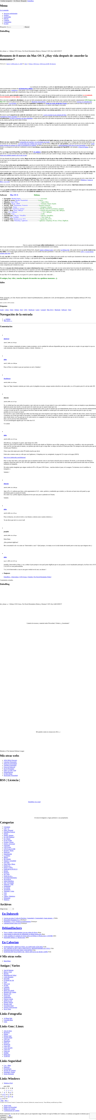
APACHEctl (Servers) (10, 760)
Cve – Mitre (7, 1065)
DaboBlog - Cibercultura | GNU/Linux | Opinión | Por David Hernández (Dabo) (27, 577)
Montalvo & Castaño (10, 992)
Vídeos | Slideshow (9, 896)
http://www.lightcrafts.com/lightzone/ (15, 457)
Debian (31, 64)
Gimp (5, 1022)
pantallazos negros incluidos (8, 116)
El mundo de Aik (9, 980)
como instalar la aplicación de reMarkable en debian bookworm (22, 934)
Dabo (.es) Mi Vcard (10, 770)
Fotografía (7, 845)
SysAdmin (7, 888)
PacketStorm (7, 1069)
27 (1, 1098)
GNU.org (6, 1039)
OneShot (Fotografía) (10, 765)
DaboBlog (30, 1)
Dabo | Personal (8, 830)
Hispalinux (7, 1041)
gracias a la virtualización (84, 102)
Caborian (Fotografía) (10, 762)
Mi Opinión (53, 64)
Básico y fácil (8, 972)
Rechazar (3, 1117)
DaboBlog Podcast (9, 832)
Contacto (6, 20)
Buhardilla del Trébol (10, 975)
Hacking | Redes (9, 850)
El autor (6, 23)
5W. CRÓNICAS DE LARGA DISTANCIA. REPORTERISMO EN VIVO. (27, 948)
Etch (21, 310)
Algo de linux (8, 1031)
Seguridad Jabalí (9, 1006)
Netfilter (6, 1053)
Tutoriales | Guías (9, 891)
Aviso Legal (7, 1105)
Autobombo (7, 17)
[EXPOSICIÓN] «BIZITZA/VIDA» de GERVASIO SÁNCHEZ (23, 947)
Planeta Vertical (8, 1002)
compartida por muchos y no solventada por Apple (35, 142)
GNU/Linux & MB (44, 64)
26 (12, 1096)
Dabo (11, 310)
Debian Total (7, 1036)
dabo (26, 64)
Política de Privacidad (10, 1107)
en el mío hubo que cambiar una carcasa (30, 143)
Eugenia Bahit (8, 1037)
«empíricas (14, 90)
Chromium (7, 827)
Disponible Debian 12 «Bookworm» (14, 937)
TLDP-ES (7, 1056)
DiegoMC (7, 978)
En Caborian (10, 942)
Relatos (6, 871)
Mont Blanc (7, 961)
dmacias (6, 483)
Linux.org (7, 1051)
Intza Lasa (7, 984)
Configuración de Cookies (11, 1110)
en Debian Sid (65, 250)
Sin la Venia (7, 1009)
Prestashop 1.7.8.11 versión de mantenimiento (17, 921)
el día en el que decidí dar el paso (56, 103)
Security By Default (10, 1070)
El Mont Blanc (8, 774)
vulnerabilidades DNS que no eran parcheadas (72, 145)
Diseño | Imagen (8, 835)
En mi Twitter (8, 840)
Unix (5, 893)
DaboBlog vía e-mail (34, 802)
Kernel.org (7, 1044)
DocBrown (7, 378)
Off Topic (7, 862)
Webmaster (7, 898)
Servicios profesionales (10, 13)
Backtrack (7, 1032)
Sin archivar (7, 879)
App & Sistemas (8, 970)
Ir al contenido (4, 10)
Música (6, 857)
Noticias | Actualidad (10, 861)
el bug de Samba (83, 147)
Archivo (6, 15)
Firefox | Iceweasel (9, 844)
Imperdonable (8, 854)
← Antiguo (7, 319)
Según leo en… (8, 876)
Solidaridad (7, 886)
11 (10, 1092)
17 (8, 1094)
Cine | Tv (6, 828)
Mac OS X (50, 310)
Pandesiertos (7, 997)
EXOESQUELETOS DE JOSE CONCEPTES (18, 950)
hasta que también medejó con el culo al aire (13, 155)
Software (64, 310)
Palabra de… (7, 866)
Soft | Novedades (9, 883)
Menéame (7, 989)
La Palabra (7, 855)
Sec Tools (7, 874)
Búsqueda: (3, 27)
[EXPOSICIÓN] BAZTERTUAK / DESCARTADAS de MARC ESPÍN (26, 952)
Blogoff (6, 973)
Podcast (6, 18)
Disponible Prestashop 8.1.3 (12, 920)
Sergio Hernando (9, 1074)
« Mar (2, 1100)
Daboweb (7, 1067)
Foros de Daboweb (9, 767)
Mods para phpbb (9, 990)
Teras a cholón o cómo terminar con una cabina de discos (21, 932)
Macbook (57, 310)
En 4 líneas (7, 839)
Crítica (7, 310)
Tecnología (7, 889)
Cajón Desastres (8, 977)
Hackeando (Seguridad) (11, 775)
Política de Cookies (9, 1109)
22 (5, 1096)
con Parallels (12, 103)
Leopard (43, 310)
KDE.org (6, 1042)
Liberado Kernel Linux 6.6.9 (12, 923)
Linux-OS (7, 1049)
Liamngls (6, 987)
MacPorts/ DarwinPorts (39, 102)
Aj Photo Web (8, 1018)
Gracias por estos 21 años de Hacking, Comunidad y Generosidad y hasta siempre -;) (29, 918)
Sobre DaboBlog (9, 881)
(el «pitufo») (37, 152)
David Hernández (9, 769)
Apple (2, 310)
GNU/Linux (36, 64)
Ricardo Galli (8, 1004)
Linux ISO (7, 1046)
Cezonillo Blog (8, 1020)
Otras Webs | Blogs (9, 864)
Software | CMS (8, 884)
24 (8, 1096)
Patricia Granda (8, 999)
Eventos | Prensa (9, 842)
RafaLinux (7, 1054)
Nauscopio (7, 995)
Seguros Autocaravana (10, 1007)
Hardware (31, 310)
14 (3, 1094)
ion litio (6, 985)
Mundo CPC (7, 994)
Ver (10, 1115)
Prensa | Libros (8, 867)
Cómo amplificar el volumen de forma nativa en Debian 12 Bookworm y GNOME (28, 936)
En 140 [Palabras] (9, 837)
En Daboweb (10, 913)
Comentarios (7, 22)
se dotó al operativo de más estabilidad (21, 118)
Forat (5, 982)
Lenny (38, 310)
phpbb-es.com (8, 1000)
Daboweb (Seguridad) (10, 763)
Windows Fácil (8, 1083)
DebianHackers (8, 772)
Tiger (69, 310)
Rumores (6, 872)
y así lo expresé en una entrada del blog (54, 115)
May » (7, 1100)
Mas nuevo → (8, 321)
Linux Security (8, 1048)
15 (5, 1094)
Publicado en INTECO (10, 869)
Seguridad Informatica (10, 877)
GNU (25, 310)
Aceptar (10, 1117)
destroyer (6, 339)
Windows (6, 899)
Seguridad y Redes (9, 1072)
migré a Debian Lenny (46, 250)
